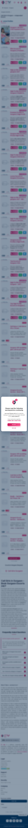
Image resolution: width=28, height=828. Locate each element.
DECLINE (14, 428)
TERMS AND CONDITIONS (14, 420)
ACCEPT (14, 424)
